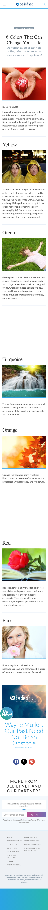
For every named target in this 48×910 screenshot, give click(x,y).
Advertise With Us (14, 841)
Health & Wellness (24, 28)
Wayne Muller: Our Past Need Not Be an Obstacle (24, 734)
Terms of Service (31, 841)
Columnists (12, 848)
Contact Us (12, 844)
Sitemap (10, 861)
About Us (11, 837)
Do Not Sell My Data (32, 844)
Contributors (13, 852)
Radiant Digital (14, 865)
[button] (44, 4)
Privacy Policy (30, 837)
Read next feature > (24, 747)
